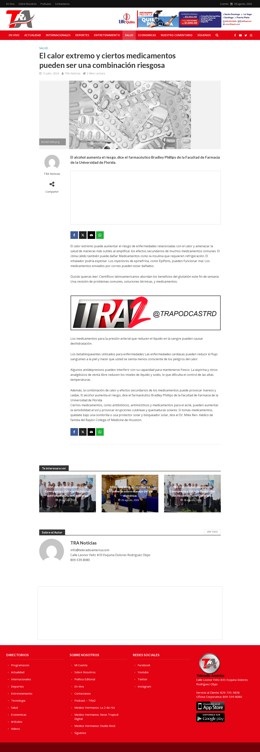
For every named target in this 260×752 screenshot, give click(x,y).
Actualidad (32, 35)
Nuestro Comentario (176, 35)
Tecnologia (18, 700)
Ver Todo (212, 531)
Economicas (147, 35)
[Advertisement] (146, 197)
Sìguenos (80, 733)
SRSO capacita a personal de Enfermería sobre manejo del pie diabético (130, 491)
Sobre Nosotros (27, 4)
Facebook (144, 665)
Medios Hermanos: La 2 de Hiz (94, 707)
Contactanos (62, 4)
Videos (15, 729)
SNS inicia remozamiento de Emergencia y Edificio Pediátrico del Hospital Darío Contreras (67, 491)
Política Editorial (84, 679)
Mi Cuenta (80, 665)
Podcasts (46, 4)
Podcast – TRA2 (85, 700)
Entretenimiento (107, 35)
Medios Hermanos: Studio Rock (94, 726)
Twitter (143, 679)
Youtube (143, 672)
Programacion (20, 665)
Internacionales (58, 35)
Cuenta (224, 4)
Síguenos (204, 35)
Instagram (144, 686)
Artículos (16, 721)
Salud (129, 35)
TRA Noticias (73, 73)
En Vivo (10, 4)
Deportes (82, 35)
